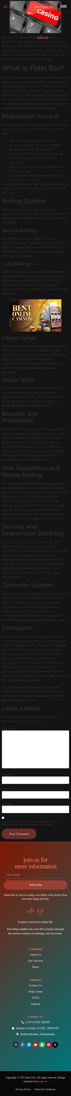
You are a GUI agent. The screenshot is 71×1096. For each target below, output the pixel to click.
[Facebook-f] (22, 1045)
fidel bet (42, 37)
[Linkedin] (29, 1045)
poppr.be (43, 1081)
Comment (10, 728)
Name (7, 774)
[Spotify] (42, 1045)
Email (7, 789)
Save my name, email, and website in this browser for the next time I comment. (30, 823)
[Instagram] (16, 1045)
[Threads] (55, 1045)
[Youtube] (35, 1045)
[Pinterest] (49, 1045)
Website (7, 803)
